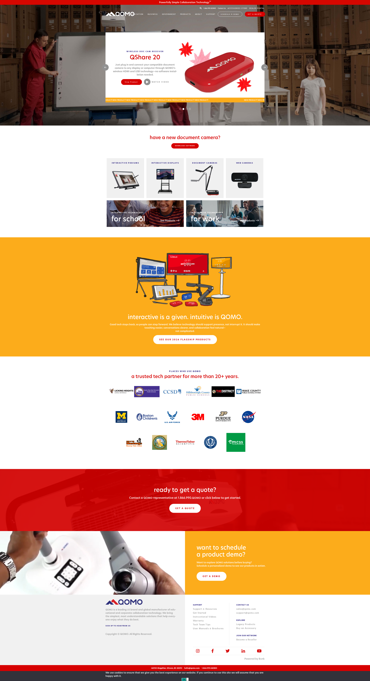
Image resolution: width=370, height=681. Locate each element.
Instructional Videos (204, 616)
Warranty (198, 620)
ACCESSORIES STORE (237, 8)
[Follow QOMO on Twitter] (228, 651)
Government (169, 14)
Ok (184, 679)
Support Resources (205, 609)
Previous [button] (105, 67)
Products (185, 14)
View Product (131, 82)
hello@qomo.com (192, 668)
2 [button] (183, 109)
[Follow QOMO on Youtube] (259, 651)
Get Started (199, 612)
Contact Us (222, 8)
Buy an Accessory (246, 628)
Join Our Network (246, 635)
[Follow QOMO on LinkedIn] (243, 651)
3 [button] (186, 109)
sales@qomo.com (246, 609)
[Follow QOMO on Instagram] (198, 651)
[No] (187, 679)
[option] (185, 67)
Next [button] (264, 67)
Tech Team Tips (201, 624)
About (198, 14)
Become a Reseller (246, 639)
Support (210, 14)
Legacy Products (245, 624)
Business (153, 14)
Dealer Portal (256, 8)
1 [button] (180, 109)
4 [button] (190, 109)
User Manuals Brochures (208, 628)
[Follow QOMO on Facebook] (212, 651)
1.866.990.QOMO (210, 8)
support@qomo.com (247, 612)
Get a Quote (255, 14)
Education (138, 14)
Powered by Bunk (254, 658)
